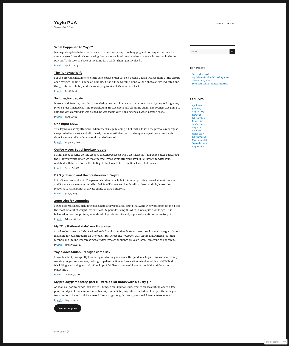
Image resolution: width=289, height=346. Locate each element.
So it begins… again (68, 98)
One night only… (66, 124)
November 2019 (199, 140)
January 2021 (198, 121)
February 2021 (199, 118)
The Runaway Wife (68, 72)
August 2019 (198, 146)
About (231, 23)
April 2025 (197, 105)
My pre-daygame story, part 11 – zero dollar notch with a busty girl (103, 282)
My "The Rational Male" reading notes (210, 77)
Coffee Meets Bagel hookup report (80, 149)
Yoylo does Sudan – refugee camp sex (82, 252)
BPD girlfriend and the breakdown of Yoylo (86, 175)
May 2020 (196, 127)
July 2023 (196, 115)
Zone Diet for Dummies (71, 200)
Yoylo (59, 65)
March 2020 (198, 134)
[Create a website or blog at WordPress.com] (68, 332)
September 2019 (200, 143)
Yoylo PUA (65, 22)
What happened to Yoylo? (73, 47)
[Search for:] (210, 51)
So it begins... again (201, 74)
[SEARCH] (232, 51)
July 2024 (196, 108)
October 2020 (198, 124)
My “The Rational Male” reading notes (82, 226)
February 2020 (199, 137)
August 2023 (198, 111)
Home (219, 23)
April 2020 (197, 130)
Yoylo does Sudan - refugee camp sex (210, 84)
